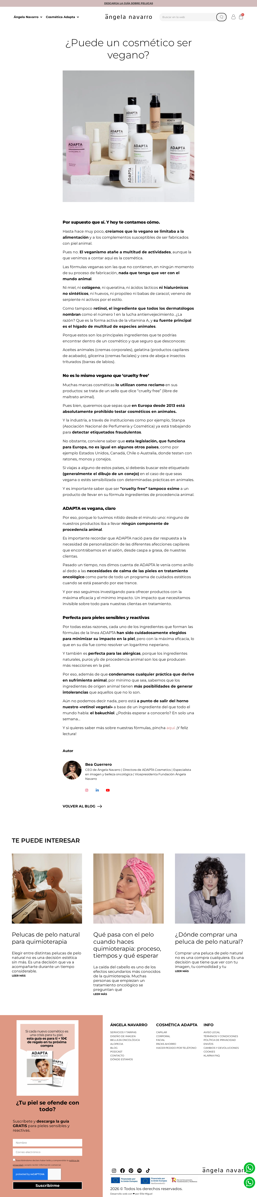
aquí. (171, 728)
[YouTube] (108, 790)
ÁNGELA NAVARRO (129, 1025)
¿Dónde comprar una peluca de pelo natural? (209, 938)
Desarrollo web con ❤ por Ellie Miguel (131, 1193)
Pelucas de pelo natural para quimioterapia (46, 938)
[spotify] (139, 1170)
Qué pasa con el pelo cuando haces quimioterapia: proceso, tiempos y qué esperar (127, 945)
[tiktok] (148, 1170)
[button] (233, 17)
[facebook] (122, 1170)
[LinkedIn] (97, 790)
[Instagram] (87, 790)
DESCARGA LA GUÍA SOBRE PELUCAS (128, 3)
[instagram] (114, 1170)
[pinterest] (131, 1170)
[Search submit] (221, 17)
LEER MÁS (19, 975)
